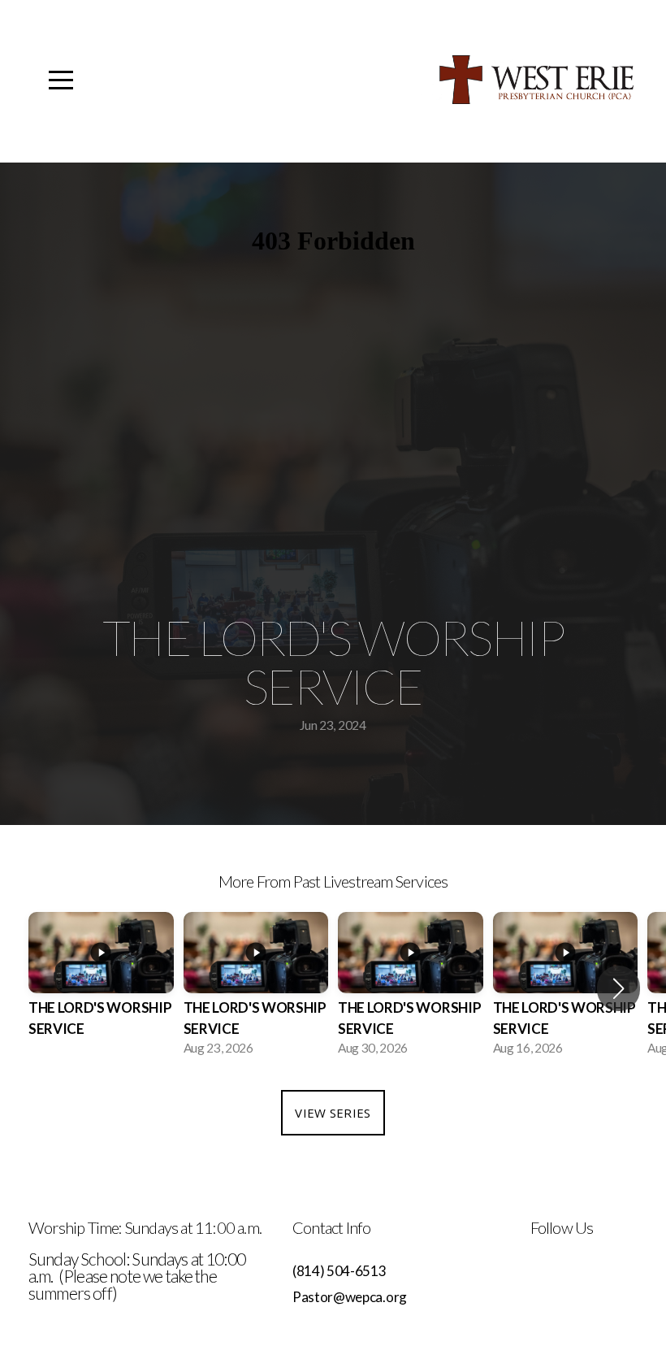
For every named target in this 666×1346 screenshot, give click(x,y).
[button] (618, 988)
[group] (101, 989)
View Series (332, 1113)
